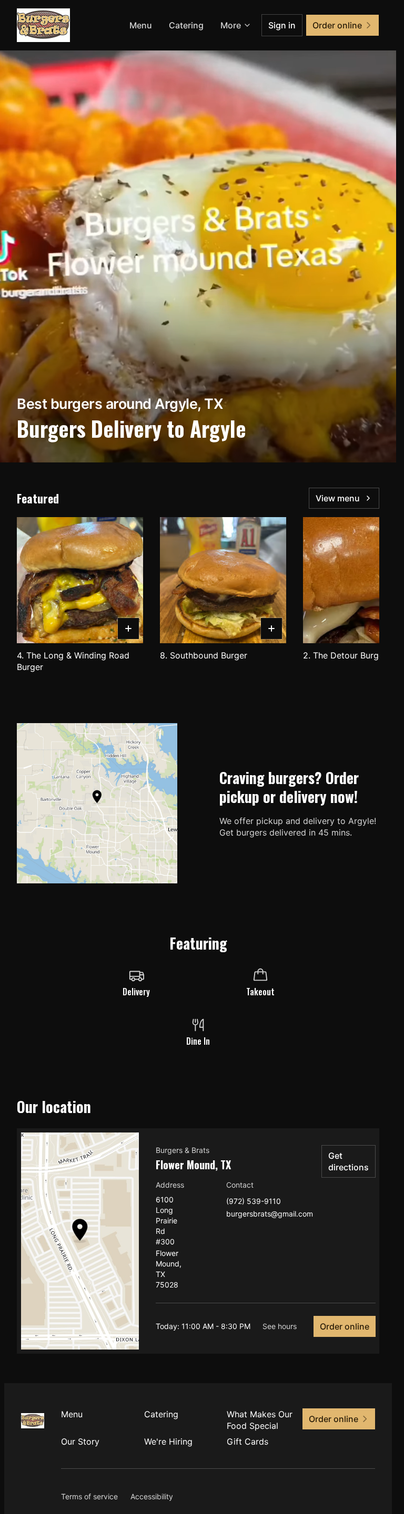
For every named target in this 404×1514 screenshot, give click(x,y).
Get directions (348, 1161)
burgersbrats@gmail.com (269, 1214)
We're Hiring (168, 1441)
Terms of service (89, 1496)
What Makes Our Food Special (259, 1420)
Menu (140, 25)
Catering (186, 25)
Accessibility (151, 1496)
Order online (344, 1326)
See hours (279, 1326)
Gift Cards (247, 1441)
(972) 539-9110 (253, 1202)
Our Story (80, 1441)
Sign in (282, 25)
